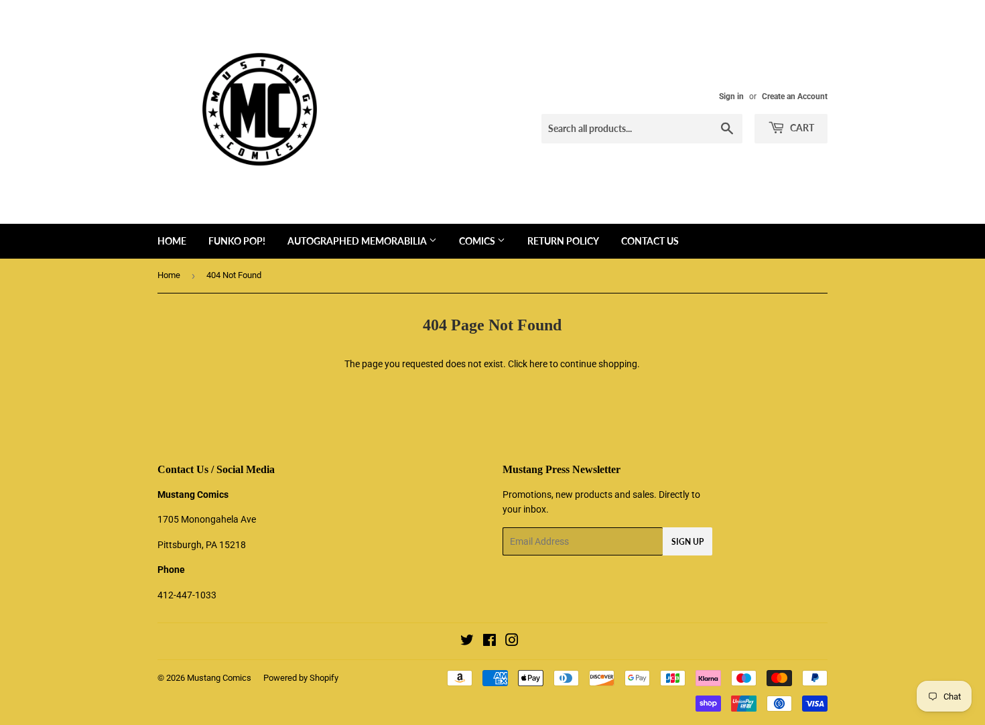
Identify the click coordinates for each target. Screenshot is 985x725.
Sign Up (687, 542)
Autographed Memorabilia (358, 241)
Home (171, 241)
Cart (801, 127)
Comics (478, 241)
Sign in (731, 96)
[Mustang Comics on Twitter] (467, 642)
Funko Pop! (236, 241)
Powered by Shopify (300, 678)
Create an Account (795, 96)
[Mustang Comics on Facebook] (489, 642)
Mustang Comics (219, 678)
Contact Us (650, 241)
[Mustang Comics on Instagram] (512, 642)
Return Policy (563, 241)
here (538, 363)
